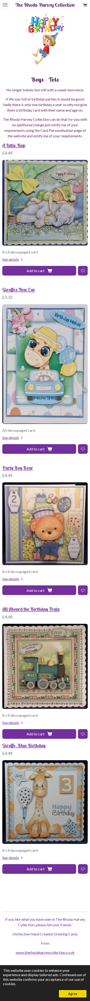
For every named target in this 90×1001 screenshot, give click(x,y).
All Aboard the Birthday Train (31, 609)
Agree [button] (72, 994)
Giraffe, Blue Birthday (23, 745)
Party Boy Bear (17, 468)
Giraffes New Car (18, 289)
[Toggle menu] (5, 5)
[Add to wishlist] (83, 271)
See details (10, 259)
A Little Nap (13, 145)
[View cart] (85, 5)
